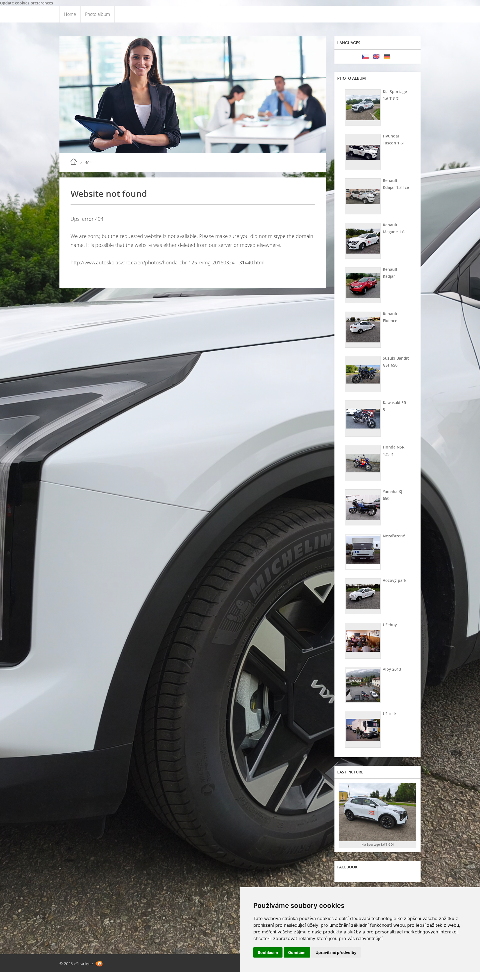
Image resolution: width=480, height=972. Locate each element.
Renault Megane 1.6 (393, 228)
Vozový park (394, 580)
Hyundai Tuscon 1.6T (394, 139)
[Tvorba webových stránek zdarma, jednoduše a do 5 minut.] (99, 963)
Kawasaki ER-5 (395, 406)
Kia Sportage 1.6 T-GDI (395, 95)
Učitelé (389, 713)
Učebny (390, 624)
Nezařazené (394, 535)
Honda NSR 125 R (393, 450)
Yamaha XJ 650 (392, 495)
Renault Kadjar (390, 273)
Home (70, 14)
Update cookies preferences (26, 3)
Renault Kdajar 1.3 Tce (396, 184)
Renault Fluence (390, 317)
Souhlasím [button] (268, 952)
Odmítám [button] (297, 952)
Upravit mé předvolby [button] (336, 952)
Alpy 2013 (392, 669)
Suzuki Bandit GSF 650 (396, 361)
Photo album (97, 14)
